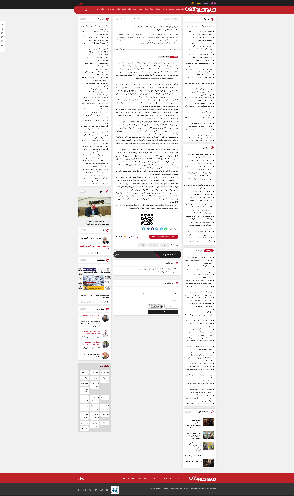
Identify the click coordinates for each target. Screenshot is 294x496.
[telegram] (2, 29)
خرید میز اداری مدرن (95, 424)
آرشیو (159, 478)
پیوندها (166, 478)
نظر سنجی (121, 478)
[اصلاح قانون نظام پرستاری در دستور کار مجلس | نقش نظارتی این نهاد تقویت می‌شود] (105, 320)
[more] (188, 412)
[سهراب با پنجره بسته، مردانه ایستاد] (105, 334)
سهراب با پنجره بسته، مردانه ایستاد (90, 337)
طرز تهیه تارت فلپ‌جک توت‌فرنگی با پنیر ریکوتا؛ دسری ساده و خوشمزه (198, 242)
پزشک (142, 245)
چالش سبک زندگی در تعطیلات (167, 272)
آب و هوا (139, 478)
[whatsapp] (165, 228)
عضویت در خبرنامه (149, 478)
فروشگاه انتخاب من (95, 399)
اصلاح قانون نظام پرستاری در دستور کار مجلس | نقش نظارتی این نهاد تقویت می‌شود (90, 323)
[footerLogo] (202, 479)
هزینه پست (94, 378)
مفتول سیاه (105, 414)
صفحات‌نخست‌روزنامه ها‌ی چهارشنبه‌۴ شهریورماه (94, 296)
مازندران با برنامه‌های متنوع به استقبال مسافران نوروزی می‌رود (158, 269)
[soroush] (143, 228)
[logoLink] (200, 10)
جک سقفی (105, 423)
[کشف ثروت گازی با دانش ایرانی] (105, 345)
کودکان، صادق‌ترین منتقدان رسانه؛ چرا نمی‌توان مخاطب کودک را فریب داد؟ (194, 436)
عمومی (167, 19)
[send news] (121, 19)
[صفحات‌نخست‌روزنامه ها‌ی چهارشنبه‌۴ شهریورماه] (94, 279)
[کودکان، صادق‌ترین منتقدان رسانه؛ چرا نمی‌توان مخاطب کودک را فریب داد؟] (208, 435)
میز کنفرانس (84, 428)
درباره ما (172, 478)
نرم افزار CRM (86, 390)
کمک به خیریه (106, 407)
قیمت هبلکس (85, 416)
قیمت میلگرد (84, 423)
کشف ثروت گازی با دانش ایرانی (91, 348)
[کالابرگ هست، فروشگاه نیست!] (208, 449)
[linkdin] (148, 228)
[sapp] (2, 42)
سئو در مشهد (84, 383)
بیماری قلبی (153, 245)
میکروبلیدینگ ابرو (94, 407)
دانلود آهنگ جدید (94, 385)
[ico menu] (80, 10)
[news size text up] (117, 49)
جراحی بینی (84, 372)
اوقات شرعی (130, 478)
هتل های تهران (85, 399)
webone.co (105, 397)
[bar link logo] (82, 4)
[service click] (192, 3)
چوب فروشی (105, 372)
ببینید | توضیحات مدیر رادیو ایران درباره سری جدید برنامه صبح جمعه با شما (96, 223)
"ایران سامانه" (202, 492)
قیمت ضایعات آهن (84, 407)
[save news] (124, 19)
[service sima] (199, 3)
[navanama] (213, 3)
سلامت (175, 19)
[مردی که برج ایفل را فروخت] (208, 463)
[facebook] (152, 228)
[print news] (117, 19)
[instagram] (2, 25)
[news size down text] (124, 49)
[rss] (2, 46)
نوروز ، (165, 245)
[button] (100, 252)
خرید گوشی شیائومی (105, 379)
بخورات (86, 378)
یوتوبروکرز (95, 372)
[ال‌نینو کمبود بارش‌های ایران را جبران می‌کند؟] (105, 355)
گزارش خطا (119, 236)
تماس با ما (181, 478)
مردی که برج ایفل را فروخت (194, 461)
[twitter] (2, 34)
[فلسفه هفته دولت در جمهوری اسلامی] (91, 240)
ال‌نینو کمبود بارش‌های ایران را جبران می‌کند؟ (90, 355)
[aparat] (2, 38)
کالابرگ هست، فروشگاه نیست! (193, 456)
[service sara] (206, 3)
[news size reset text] (121, 49)
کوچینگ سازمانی (96, 416)
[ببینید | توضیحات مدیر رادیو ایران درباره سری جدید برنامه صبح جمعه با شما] (94, 207)
